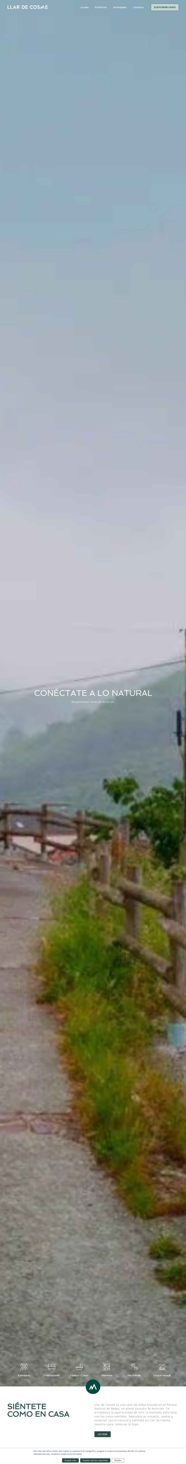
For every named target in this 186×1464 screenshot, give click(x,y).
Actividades (120, 7)
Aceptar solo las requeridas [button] (95, 1460)
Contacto (138, 7)
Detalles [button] (118, 1460)
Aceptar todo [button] (70, 1460)
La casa (84, 7)
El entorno (101, 7)
